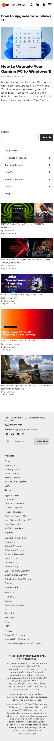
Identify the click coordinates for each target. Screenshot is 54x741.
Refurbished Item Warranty (18, 579)
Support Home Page (15, 538)
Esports (8, 461)
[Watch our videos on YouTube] (12, 435)
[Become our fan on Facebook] (7, 435)
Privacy (8, 631)
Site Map (9, 617)
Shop (8, 193)
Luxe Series (10, 499)
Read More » (40, 100)
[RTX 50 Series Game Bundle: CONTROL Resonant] (27, 213)
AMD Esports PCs (13, 528)
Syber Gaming (11, 473)
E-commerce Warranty (16, 575)
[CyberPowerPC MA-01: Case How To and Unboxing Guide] (27, 324)
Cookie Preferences (14, 635)
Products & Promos (27, 158)
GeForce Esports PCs (15, 516)
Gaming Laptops (13, 469)
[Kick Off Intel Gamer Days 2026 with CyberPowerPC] (27, 283)
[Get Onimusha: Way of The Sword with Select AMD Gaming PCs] (27, 248)
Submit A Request (13, 546)
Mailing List (10, 597)
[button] (31, 4)
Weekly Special (12, 477)
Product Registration (15, 554)
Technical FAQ (12, 562)
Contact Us (10, 542)
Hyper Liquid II (12, 495)
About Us (9, 592)
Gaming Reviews (27, 165)
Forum (8, 583)
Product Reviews (27, 179)
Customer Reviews (14, 605)
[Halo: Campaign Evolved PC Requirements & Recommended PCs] (27, 369)
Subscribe (42, 441)
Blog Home (11, 150)
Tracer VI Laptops (13, 512)
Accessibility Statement (16, 639)
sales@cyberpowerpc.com (24, 429)
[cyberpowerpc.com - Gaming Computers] (14, 5)
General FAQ (11, 566)
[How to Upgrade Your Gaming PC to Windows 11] (27, 44)
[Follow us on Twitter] (18, 435)
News (27, 186)
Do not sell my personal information (23, 643)
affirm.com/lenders (27, 722)
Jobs (6, 609)
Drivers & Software (14, 550)
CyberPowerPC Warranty (17, 571)
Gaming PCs (11, 465)
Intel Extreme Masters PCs (18, 520)
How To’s (27, 172)
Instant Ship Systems (15, 482)
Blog (6, 621)
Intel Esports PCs (13, 524)
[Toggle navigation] (49, 4)
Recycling (9, 613)
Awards (8, 601)
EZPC (7, 486)
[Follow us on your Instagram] (23, 435)
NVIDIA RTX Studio (14, 503)
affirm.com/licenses (26, 733)
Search (5, 131)
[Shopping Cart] (37, 4)
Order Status (11, 558)
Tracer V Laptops (13, 507)
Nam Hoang (7, 76)
